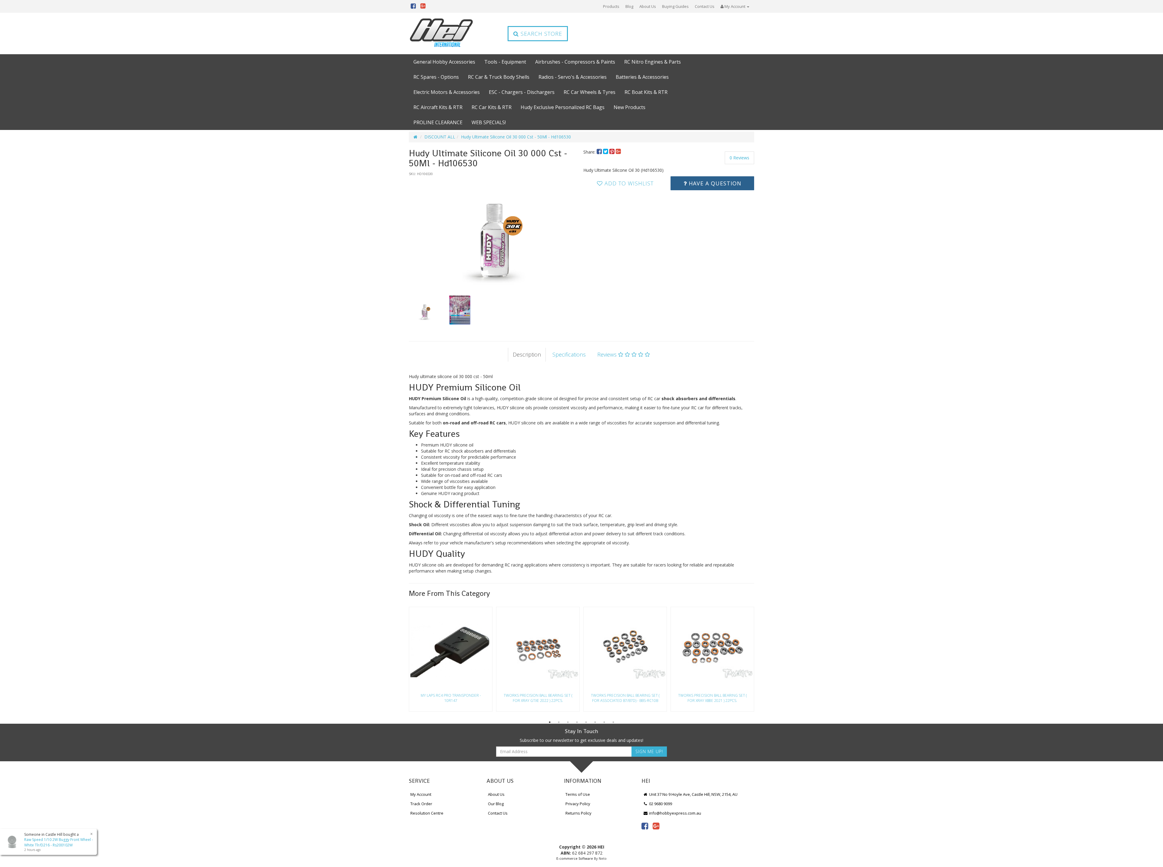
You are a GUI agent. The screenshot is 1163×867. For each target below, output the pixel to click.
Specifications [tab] (569, 354)
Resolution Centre (426, 813)
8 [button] (613, 722)
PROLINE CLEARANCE (437, 122)
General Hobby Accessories (444, 61)
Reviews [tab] (607, 354)
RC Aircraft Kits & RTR (437, 107)
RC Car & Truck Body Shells (498, 77)
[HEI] (441, 33)
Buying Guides (675, 6)
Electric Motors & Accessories (446, 92)
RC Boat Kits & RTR (646, 92)
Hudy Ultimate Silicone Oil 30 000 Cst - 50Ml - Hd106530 (516, 137)
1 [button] (550, 722)
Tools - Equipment (505, 61)
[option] (494, 232)
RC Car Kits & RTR (492, 107)
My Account (420, 794)
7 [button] (604, 722)
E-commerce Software (574, 858)
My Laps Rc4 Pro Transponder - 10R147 (451, 698)
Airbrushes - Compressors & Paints (575, 61)
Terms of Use (577, 794)
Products (611, 6)
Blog (629, 6)
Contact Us (704, 6)
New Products (629, 107)
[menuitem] (600, 152)
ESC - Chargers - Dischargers (522, 92)
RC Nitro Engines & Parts (652, 61)
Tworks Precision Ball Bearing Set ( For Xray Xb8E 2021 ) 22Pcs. (712, 698)
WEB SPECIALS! (489, 122)
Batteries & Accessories (642, 77)
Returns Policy (578, 813)
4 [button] (577, 722)
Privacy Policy (577, 803)
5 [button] (586, 722)
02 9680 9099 (660, 803)
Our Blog (496, 803)
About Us (647, 6)
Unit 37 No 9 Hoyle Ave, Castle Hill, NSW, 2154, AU (692, 794)
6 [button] (595, 722)
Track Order (421, 803)
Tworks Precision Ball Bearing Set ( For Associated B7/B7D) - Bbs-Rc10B (625, 698)
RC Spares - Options (436, 77)
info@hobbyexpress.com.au (674, 813)
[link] (644, 825)
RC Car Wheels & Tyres (589, 92)
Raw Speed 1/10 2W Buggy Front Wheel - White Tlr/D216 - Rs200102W (58, 842)
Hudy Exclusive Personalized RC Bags (563, 107)
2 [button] (559, 722)
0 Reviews (739, 158)
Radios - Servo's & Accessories (572, 77)
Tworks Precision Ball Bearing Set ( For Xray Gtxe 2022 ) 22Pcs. (538, 698)
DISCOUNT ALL (439, 137)
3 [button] (568, 722)
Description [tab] (527, 354)
